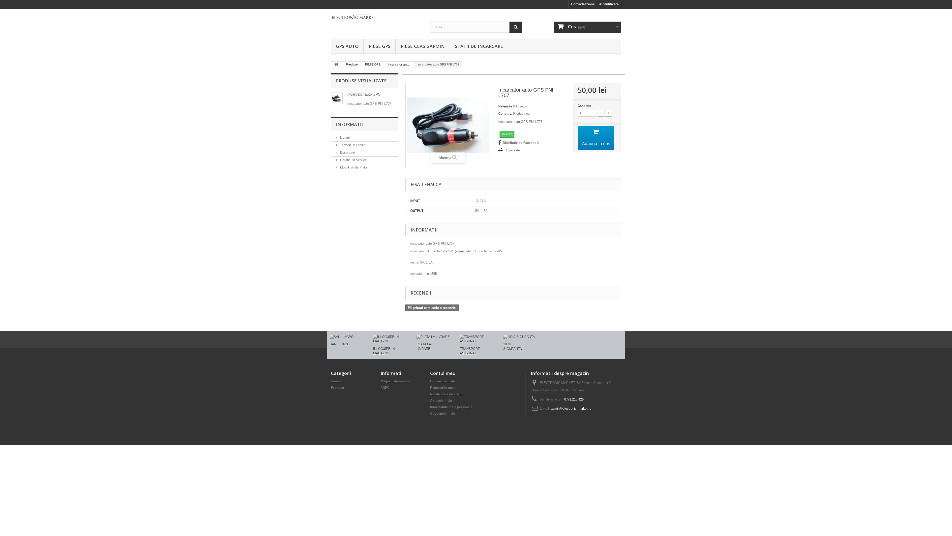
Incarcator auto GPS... (365, 94)
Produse (337, 388)
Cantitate (584, 106)
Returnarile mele (442, 388)
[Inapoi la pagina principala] (336, 65)
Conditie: (505, 113)
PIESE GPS (379, 46)
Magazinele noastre (395, 381)
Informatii (349, 124)
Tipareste (513, 150)
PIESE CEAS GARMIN (423, 46)
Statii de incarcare (479, 46)
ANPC (385, 388)
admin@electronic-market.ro (571, 408)
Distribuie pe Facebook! (521, 143)
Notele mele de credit (446, 394)
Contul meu (442, 373)
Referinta (505, 106)
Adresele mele (441, 400)
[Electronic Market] (377, 17)
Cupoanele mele (442, 413)
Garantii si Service (353, 160)
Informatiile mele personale (451, 407)
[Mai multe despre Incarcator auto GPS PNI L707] (337, 98)
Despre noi (347, 152)
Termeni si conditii (352, 145)
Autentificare (609, 4)
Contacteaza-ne (583, 4)
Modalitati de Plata (353, 167)
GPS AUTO (347, 46)
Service (336, 381)
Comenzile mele (442, 381)
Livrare (344, 137)
